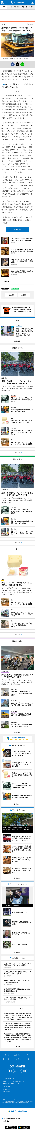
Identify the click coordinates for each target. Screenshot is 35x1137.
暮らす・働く (29, 7)
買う (23, 7)
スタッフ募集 (6, 1092)
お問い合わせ (6, 1086)
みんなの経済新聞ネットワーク (17, 1111)
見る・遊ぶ (17, 7)
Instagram (20, 1071)
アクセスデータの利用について (11, 1084)
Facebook (10, 1071)
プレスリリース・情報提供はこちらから (13, 1081)
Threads (25, 1071)
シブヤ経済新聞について (9, 1078)
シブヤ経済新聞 (17, 2)
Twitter (15, 1071)
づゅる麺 (6, 281)
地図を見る (17, 229)
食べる (10, 7)
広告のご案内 (6, 1089)
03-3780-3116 (20, 77)
